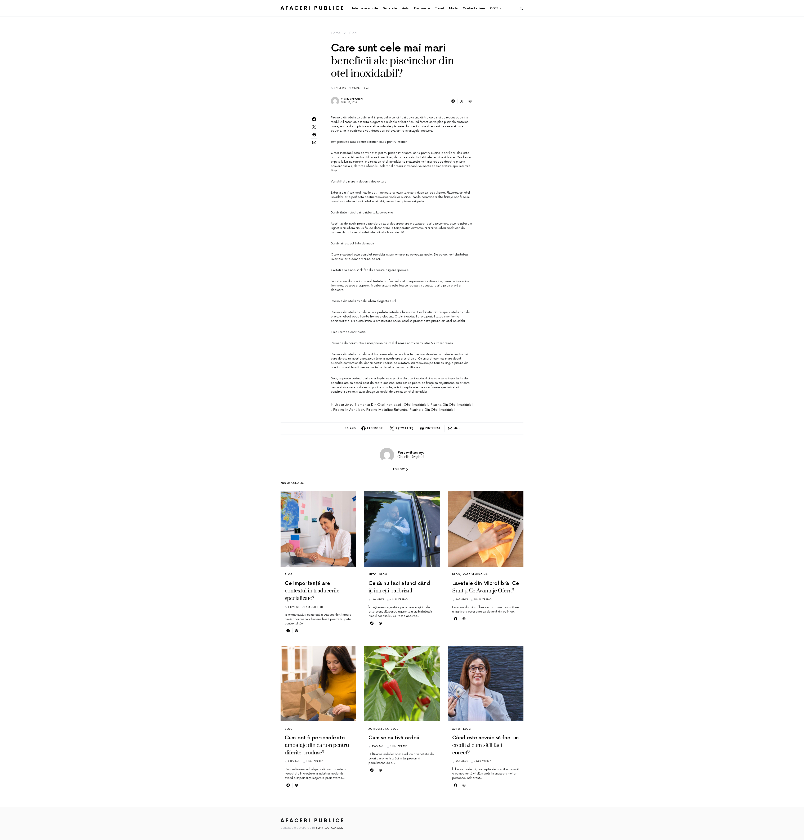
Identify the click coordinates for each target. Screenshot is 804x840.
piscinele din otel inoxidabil (432, 410)
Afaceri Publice (313, 8)
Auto (372, 574)
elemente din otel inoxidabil (378, 405)
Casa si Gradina (475, 574)
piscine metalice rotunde (386, 410)
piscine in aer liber (348, 410)
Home (335, 33)
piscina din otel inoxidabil (451, 405)
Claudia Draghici (352, 99)
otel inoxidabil (416, 405)
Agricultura (378, 729)
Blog (353, 33)
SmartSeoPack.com (330, 828)
